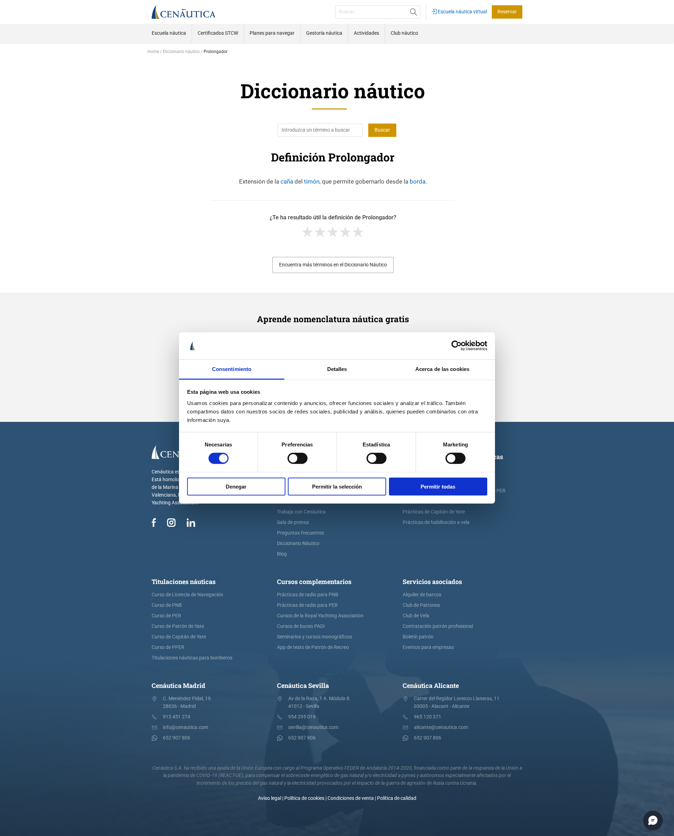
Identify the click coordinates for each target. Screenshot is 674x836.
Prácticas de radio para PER (307, 605)
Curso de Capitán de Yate (179, 637)
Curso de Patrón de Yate (178, 626)
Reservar (507, 12)
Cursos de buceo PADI (301, 626)
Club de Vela (416, 616)
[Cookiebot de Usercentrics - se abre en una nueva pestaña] (456, 345)
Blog (282, 554)
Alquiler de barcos (422, 595)
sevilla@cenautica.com (313, 727)
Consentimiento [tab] (231, 369)
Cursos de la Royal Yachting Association (320, 616)
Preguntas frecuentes (300, 533)
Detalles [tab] (337, 369)
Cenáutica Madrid (178, 685)
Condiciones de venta (351, 798)
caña (286, 181)
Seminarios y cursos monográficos (314, 637)
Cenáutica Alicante (431, 685)
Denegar (236, 486)
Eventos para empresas (428, 647)
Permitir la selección (337, 486)
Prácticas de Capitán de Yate (434, 512)
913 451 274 (176, 717)
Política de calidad (396, 798)
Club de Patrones (421, 605)
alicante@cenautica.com (441, 727)
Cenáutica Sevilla (303, 685)
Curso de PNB (167, 605)
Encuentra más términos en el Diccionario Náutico (333, 265)
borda (417, 181)
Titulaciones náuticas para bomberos (192, 658)
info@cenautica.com (185, 727)
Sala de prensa (293, 522)
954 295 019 (302, 717)
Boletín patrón (418, 637)
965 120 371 (427, 717)
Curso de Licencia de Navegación (187, 595)
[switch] (298, 458)
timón (311, 181)
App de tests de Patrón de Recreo (313, 647)
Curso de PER (166, 616)
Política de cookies (304, 798)
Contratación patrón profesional (438, 626)
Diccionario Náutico (298, 543)
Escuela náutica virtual (462, 12)
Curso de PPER (168, 647)
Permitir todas (438, 486)
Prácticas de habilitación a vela (436, 522)
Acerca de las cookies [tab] (442, 369)
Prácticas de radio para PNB (307, 595)
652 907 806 (176, 738)
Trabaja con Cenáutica (301, 512)
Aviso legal (269, 798)
